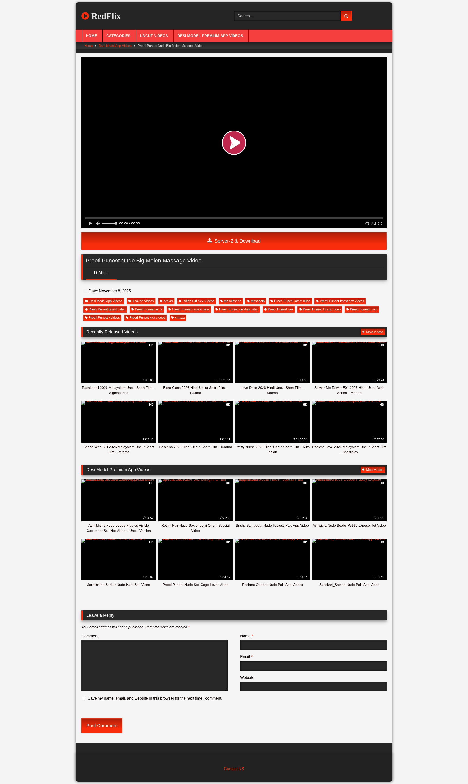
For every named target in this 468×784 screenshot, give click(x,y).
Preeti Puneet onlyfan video (238, 309)
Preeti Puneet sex (280, 309)
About (103, 273)
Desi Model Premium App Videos (210, 36)
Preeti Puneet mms (148, 309)
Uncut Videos (154, 36)
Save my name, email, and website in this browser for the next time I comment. (155, 698)
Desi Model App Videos (115, 45)
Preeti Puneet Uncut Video (322, 309)
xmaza (180, 317)
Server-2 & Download (237, 240)
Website (247, 677)
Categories (118, 36)
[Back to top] (453, 769)
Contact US (234, 769)
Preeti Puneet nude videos (190, 309)
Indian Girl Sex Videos (198, 301)
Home (91, 36)
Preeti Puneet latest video (107, 309)
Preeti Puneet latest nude (292, 301)
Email (246, 657)
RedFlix (105, 16)
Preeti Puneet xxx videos (147, 317)
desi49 (168, 301)
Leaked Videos (143, 301)
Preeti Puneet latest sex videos (342, 301)
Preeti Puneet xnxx (363, 309)
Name (246, 636)
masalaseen (232, 301)
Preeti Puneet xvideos (104, 317)
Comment (89, 636)
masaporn (258, 301)
